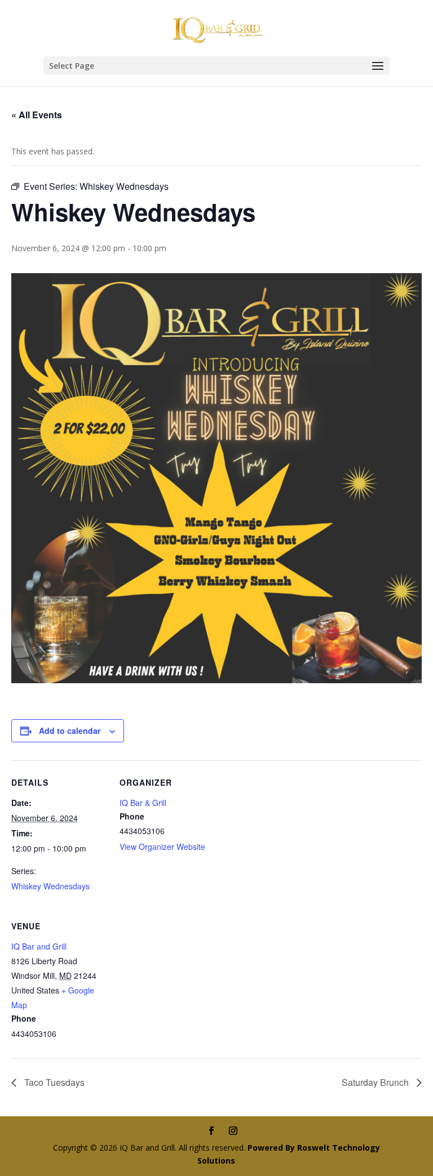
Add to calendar (69, 730)
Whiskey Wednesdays (50, 886)
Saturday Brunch (376, 1082)
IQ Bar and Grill (39, 946)
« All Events (36, 114)
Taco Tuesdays (53, 1082)
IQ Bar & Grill (143, 802)
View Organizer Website (162, 846)
